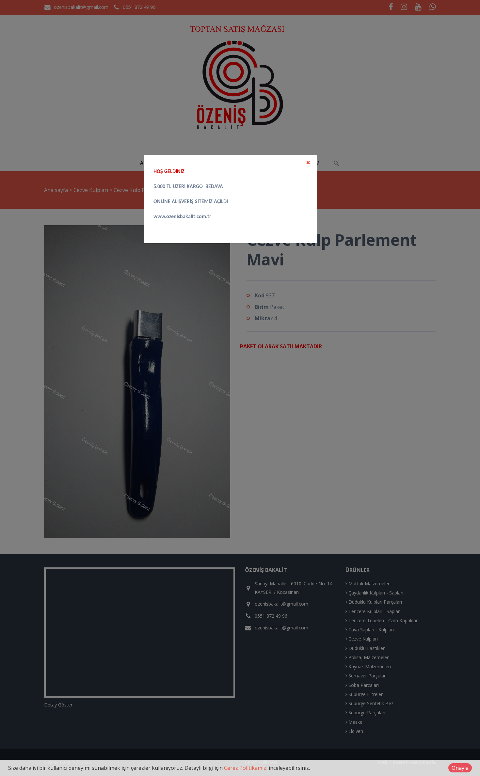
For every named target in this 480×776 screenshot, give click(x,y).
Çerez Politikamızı (245, 767)
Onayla (460, 767)
